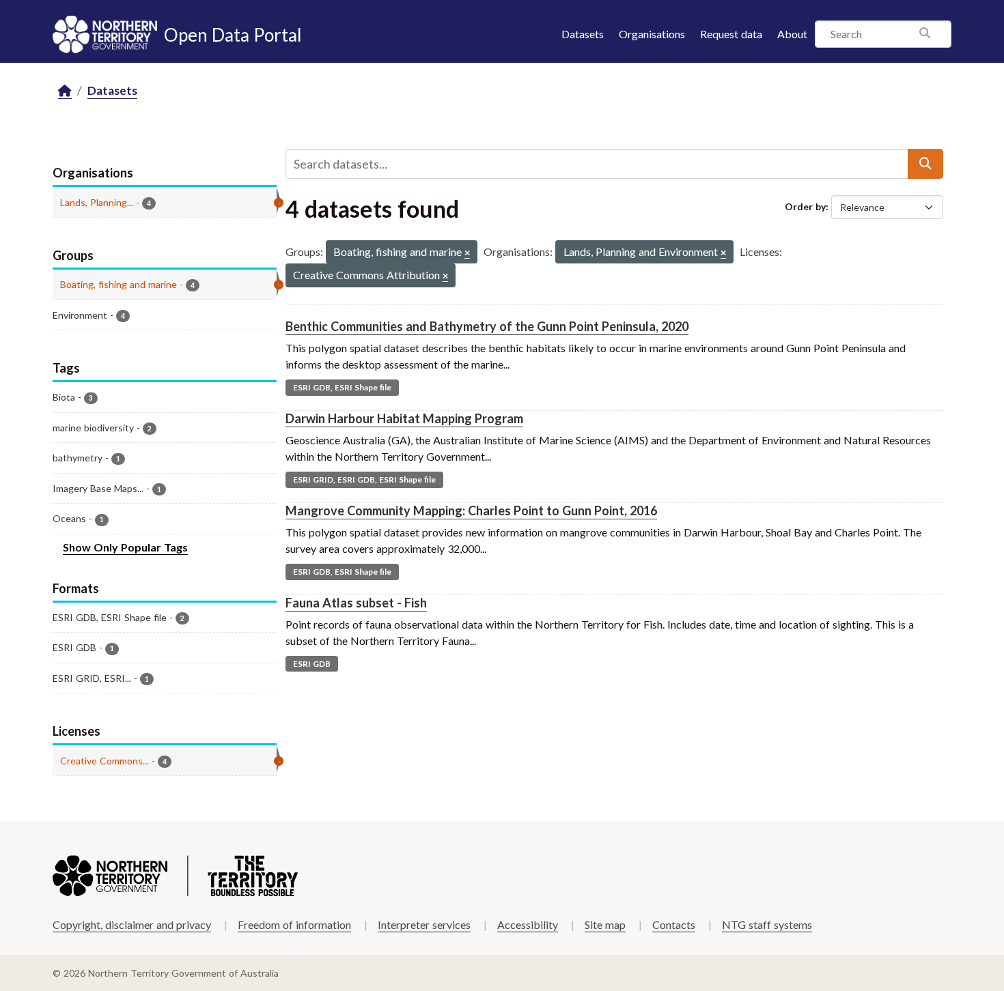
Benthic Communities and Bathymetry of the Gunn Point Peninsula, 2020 (486, 326)
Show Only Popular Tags (125, 547)
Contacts (673, 924)
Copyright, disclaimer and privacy (132, 924)
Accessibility (527, 924)
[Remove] (467, 253)
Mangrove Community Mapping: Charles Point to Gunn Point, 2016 (471, 510)
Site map (605, 924)
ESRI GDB (312, 664)
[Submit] (925, 164)
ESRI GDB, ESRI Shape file (342, 387)
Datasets (582, 33)
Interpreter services (424, 924)
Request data (731, 33)
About (792, 33)
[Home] (65, 91)
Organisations (652, 33)
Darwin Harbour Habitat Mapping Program (404, 418)
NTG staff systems (767, 924)
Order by (805, 206)
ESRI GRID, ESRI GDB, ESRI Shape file (364, 479)
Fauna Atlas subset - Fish (356, 602)
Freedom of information (294, 924)
